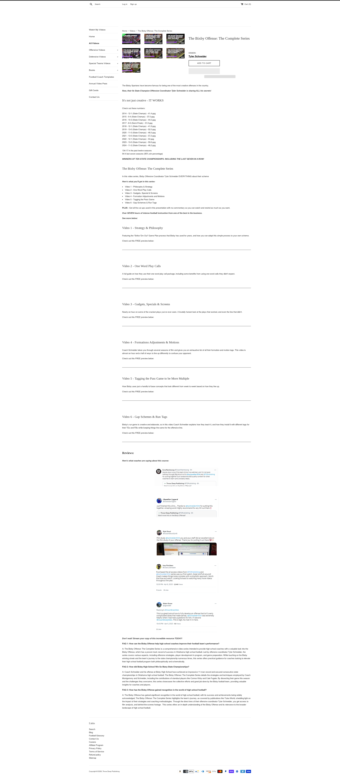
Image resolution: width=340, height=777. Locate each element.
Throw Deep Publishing (111, 771)
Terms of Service (96, 751)
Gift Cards (93, 90)
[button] (204, 71)
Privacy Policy (95, 748)
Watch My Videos (97, 29)
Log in (124, 4)
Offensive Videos (103, 50)
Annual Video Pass (98, 83)
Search (92, 729)
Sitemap (92, 758)
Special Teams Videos (103, 63)
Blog (91, 732)
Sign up (133, 4)
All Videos (94, 43)
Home (92, 36)
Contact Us (94, 97)
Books (103, 70)
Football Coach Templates (101, 77)
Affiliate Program (96, 745)
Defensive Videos (103, 56)
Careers (92, 742)
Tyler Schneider (198, 56)
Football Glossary (96, 735)
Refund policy (95, 755)
